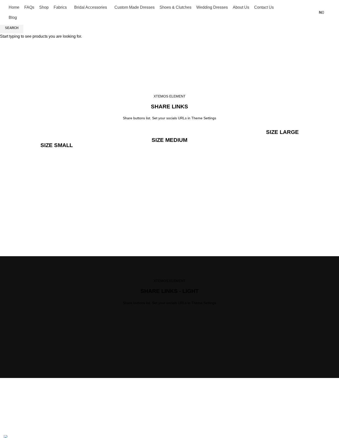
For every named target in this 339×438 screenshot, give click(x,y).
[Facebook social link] (332, 8)
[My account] (285, 12)
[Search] (294, 12)
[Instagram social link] (332, 16)
